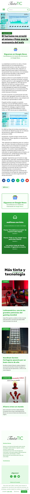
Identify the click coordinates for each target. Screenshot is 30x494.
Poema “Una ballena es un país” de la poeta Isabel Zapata (15, 230)
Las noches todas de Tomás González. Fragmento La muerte (15, 246)
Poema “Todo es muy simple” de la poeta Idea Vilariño (15, 238)
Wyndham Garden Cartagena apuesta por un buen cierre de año (14, 360)
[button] (4, 9)
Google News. (19, 206)
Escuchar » (15, 233)
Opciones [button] (16, 491)
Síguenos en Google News (15, 54)
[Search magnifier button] (28, 10)
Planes (6, 187)
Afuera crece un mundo (13, 407)
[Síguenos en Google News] (15, 49)
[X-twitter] (15, 476)
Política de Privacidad (15, 482)
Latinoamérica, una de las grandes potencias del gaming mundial (14, 312)
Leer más (9, 491)
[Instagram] (11, 476)
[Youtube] (18, 476)
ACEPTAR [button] (24, 491)
